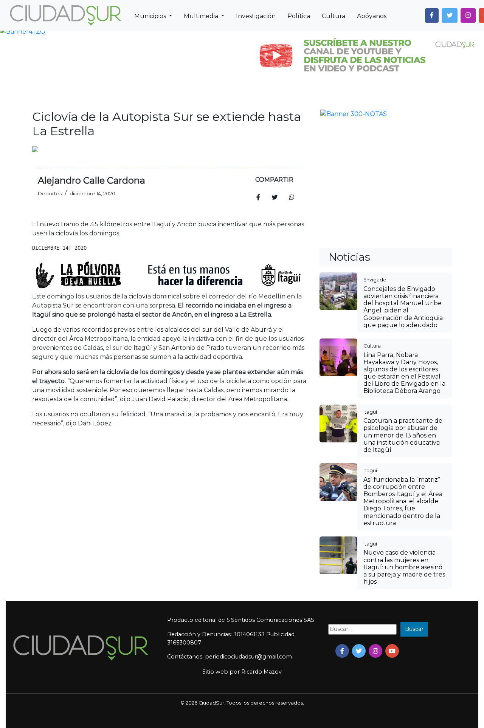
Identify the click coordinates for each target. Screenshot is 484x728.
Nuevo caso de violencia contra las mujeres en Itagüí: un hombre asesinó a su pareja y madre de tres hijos (404, 444)
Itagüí (370, 289)
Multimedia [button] (202, 16)
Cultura (333, 16)
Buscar (414, 505)
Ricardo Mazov (261, 548)
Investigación (256, 16)
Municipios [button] (151, 16)
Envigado (374, 156)
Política (298, 16)
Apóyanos (371, 16)
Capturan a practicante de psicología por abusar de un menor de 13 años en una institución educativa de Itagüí (402, 312)
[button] (432, 15)
